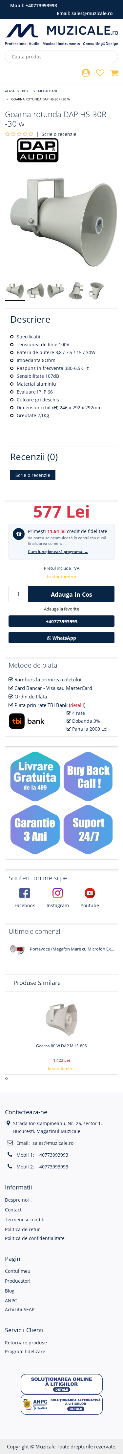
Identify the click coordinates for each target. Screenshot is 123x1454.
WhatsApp (63, 638)
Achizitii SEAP (19, 1309)
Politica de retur (22, 1229)
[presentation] (6, 1078)
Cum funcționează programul (58, 551)
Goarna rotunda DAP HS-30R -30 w (40, 99)
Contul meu (18, 1271)
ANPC (11, 1300)
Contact (13, 1210)
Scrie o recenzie (59, 134)
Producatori (18, 1281)
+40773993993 (41, 5)
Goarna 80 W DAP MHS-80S (61, 1046)
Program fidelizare (25, 1351)
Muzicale (45, 1446)
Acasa (9, 91)
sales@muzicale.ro (92, 13)
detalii (77, 705)
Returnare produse (26, 1342)
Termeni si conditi (25, 1219)
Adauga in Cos (71, 594)
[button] (62, 1383)
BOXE (26, 91)
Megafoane (48, 91)
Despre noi (17, 1200)
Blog (9, 1291)
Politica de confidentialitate (35, 1238)
